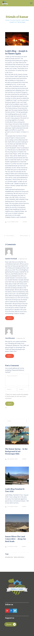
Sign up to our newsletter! (14, 411)
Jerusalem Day (9, 557)
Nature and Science (19, 557)
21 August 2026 (12, 546)
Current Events (15, 20)
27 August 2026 (12, 506)
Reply (9, 318)
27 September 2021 (22, 258)
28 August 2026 (13, 459)
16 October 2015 (13, 221)
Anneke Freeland (11, 259)
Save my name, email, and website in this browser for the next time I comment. (16, 396)
